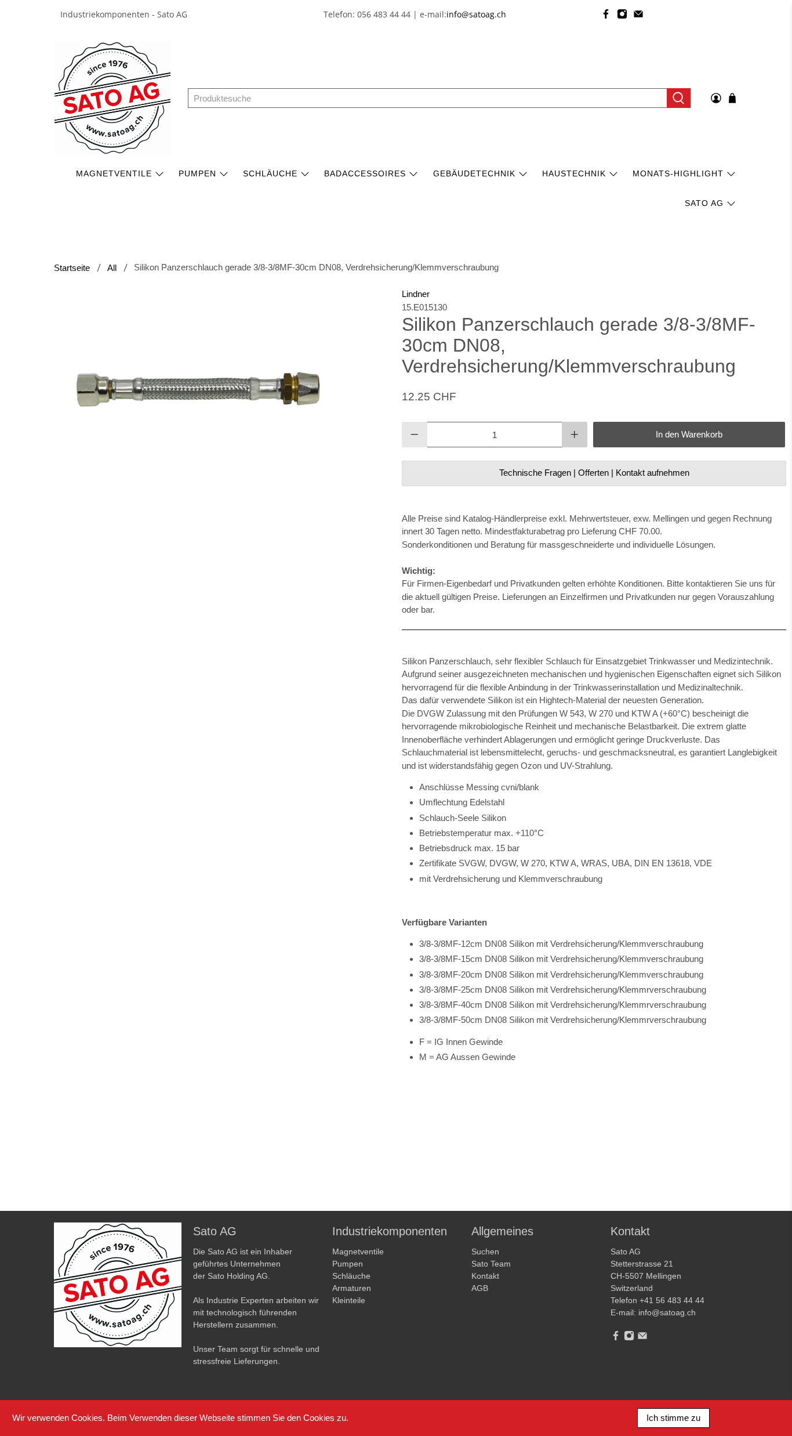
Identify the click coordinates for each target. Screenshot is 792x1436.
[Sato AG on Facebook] (606, 14)
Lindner (416, 294)
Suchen (485, 1251)
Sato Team (491, 1263)
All (112, 267)
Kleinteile (348, 1300)
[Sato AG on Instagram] (622, 14)
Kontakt (485, 1276)
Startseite (72, 267)
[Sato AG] (112, 98)
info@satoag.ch (476, 14)
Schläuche (270, 173)
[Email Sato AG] (638, 14)
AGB (479, 1288)
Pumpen (347, 1263)
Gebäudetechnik (474, 173)
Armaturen (351, 1288)
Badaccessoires (365, 173)
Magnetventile (114, 173)
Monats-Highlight (678, 173)
